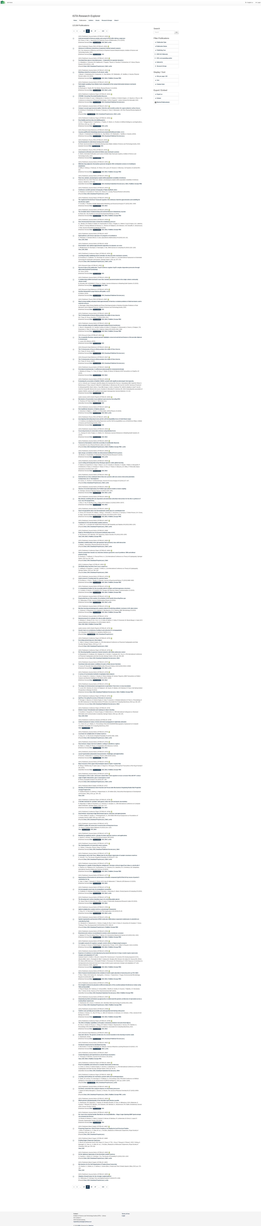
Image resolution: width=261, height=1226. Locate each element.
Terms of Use (126, 1213)
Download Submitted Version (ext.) (115, 184)
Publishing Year (161, 50)
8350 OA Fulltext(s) (162, 54)
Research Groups (107, 20)
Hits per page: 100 (162, 76)
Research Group (161, 66)
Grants (98, 20)
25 (88, 31)
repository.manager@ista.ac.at (82, 1221)
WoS (106, 42)
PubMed (110, 78)
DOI (103, 42)
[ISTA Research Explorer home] (3, 2)
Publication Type (161, 42)
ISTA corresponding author (164, 58)
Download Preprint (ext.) (97, 66)
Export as (159, 94)
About (116, 20)
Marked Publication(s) (162, 102)
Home (11, 2)
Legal (123, 1216)
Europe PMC (117, 78)
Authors (91, 20)
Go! (177, 32)
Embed (159, 98)
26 (91, 31)
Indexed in (160, 62)
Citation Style (161, 84)
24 (84, 31)
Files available (97, 42)
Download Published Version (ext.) (114, 102)
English (249, 2)
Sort (158, 80)
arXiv (109, 42)
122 (103, 31)
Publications (82, 20)
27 (95, 31)
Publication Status (161, 46)
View (90, 42)
